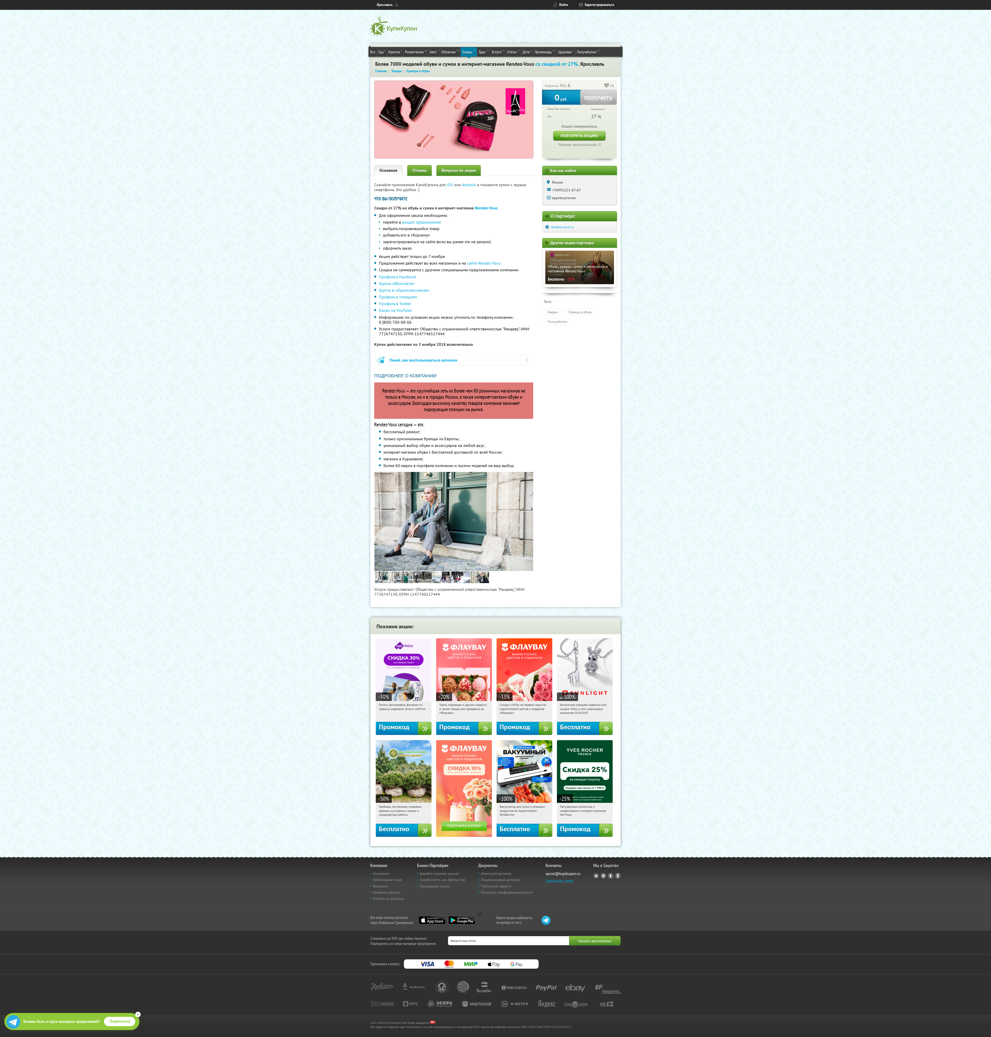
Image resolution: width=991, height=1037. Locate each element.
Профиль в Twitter (395, 303)
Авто (434, 51)
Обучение (450, 51)
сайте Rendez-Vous (484, 263)
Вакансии (380, 886)
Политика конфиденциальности (507, 892)
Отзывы (419, 170)
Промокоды (545, 51)
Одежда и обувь (580, 312)
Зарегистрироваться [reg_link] (599, 5)
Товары (469, 51)
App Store (432, 920)
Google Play (461, 920)
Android (469, 184)
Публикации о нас (387, 879)
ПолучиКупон (588, 51)
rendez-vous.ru (562, 227)
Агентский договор (496, 873)
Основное (388, 170)
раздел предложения (421, 222)
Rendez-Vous (486, 208)
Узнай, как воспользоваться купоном (423, 360)
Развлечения (416, 51)
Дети (527, 51)
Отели (513, 51)
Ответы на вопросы (388, 898)
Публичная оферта (496, 886)
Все (372, 51)
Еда (382, 51)
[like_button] (606, 85)
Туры (483, 51)
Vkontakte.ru (603, 876)
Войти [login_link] (563, 5)
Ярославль (385, 5)
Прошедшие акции (435, 886)
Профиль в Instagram (398, 296)
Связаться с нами (559, 880)
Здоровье (566, 51)
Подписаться (120, 1021)
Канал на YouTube (395, 310)
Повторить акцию (579, 135)
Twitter (610, 876)
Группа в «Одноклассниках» (404, 290)
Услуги (498, 51)
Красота (395, 51)
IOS (450, 184)
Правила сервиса (386, 892)
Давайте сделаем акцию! (439, 873)
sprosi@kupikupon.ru (563, 873)
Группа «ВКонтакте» (397, 283)
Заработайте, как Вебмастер (442, 879)
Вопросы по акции (459, 170)
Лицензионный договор (500, 879)
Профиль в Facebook (397, 276)
